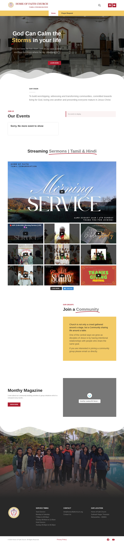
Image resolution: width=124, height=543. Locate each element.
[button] (99, 5)
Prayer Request (67, 13)
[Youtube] (114, 5)
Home (53, 13)
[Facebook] (110, 5)
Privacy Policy (62, 539)
